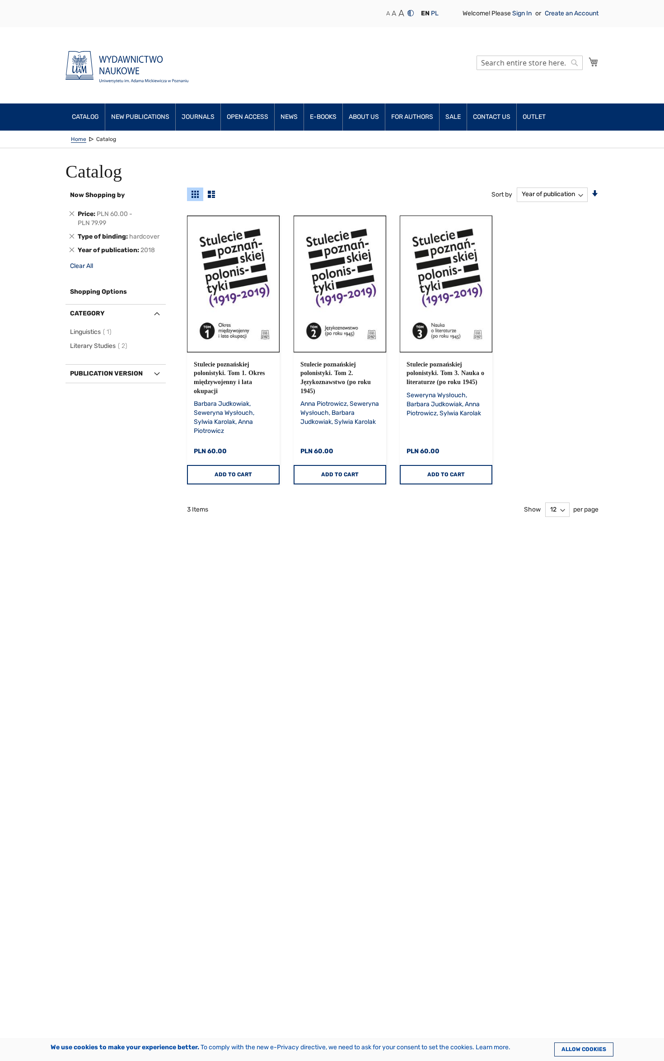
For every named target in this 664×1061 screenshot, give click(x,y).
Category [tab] (87, 313)
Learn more (492, 1047)
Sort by (501, 194)
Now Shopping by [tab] (97, 195)
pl (435, 13)
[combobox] (530, 63)
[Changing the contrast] (410, 13)
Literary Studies (100, 346)
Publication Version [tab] (106, 373)
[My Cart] (594, 62)
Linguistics (92, 332)
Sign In (522, 13)
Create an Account (572, 13)
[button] (425, 13)
